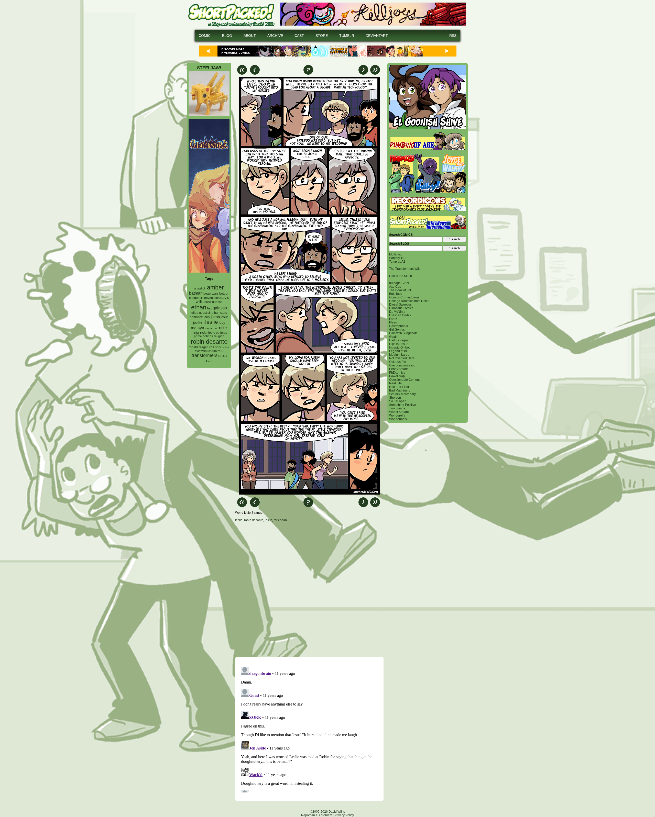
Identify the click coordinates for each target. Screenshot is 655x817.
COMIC (205, 35)
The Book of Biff (400, 290)
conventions (211, 297)
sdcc (218, 347)
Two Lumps (397, 408)
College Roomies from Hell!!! (409, 301)
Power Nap (397, 376)
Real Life (395, 383)
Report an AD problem (316, 815)
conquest (195, 298)
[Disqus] (309, 589)
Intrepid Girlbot (399, 347)
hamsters (220, 312)
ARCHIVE (275, 35)
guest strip (206, 312)
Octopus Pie (397, 362)
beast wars (211, 293)
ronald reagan (199, 347)
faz (209, 308)
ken (201, 322)
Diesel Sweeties (400, 304)
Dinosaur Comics (401, 308)
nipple (210, 332)
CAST (299, 35)
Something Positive (402, 405)
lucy (222, 322)
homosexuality (200, 317)
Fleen (393, 322)
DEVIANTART (377, 35)
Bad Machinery (399, 390)
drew (207, 302)
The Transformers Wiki (404, 269)
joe (195, 322)
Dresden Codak (400, 315)
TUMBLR (346, 35)
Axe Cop (395, 286)
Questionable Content (404, 380)
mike (222, 327)
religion (219, 336)
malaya (197, 328)
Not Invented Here (401, 358)
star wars (201, 350)
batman (196, 293)
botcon (224, 293)
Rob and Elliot (399, 387)
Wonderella (397, 415)
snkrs (226, 347)
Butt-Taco (395, 294)
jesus (224, 317)
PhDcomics (397, 372)
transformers (204, 355)
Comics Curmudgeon (404, 297)
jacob (215, 317)
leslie (211, 322)
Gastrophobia (398, 326)
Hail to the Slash (400, 276)
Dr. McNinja (397, 312)
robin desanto (209, 341)
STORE (321, 35)
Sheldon (395, 397)
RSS (452, 35)
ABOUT (250, 35)
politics (208, 336)
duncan (217, 302)
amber (215, 287)
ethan (198, 307)
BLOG (227, 35)
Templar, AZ (397, 261)
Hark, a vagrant (399, 340)
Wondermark (398, 419)
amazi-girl (200, 288)
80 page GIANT (400, 283)
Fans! (393, 319)
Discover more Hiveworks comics (235, 51)
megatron (211, 328)
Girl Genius (397, 329)
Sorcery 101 (397, 258)
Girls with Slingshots (403, 333)
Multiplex (395, 254)
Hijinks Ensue (398, 344)
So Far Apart (397, 401)
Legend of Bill (398, 351)
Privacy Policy (344, 815)
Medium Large (399, 354)
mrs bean (280, 520)
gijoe (194, 313)
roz (211, 347)
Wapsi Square (399, 412)
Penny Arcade (399, 369)
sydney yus (215, 351)
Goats (393, 337)
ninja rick (198, 332)
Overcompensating (402, 365)
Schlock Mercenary (402, 394)
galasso (220, 308)
